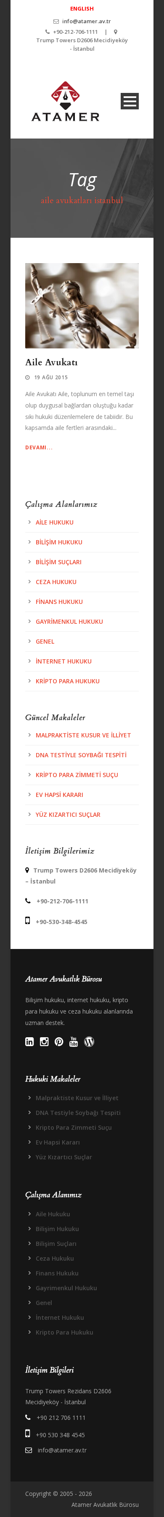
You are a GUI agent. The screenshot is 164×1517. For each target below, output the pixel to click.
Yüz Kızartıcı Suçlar (68, 814)
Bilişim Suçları (59, 562)
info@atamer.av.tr (86, 21)
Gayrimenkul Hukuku (69, 621)
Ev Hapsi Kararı (59, 795)
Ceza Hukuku (56, 582)
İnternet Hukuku (64, 661)
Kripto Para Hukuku (68, 681)
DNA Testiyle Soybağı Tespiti (81, 755)
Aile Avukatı (51, 362)
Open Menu (130, 101)
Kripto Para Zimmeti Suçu (77, 775)
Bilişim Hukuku (59, 542)
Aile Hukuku (55, 522)
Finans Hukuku (59, 602)
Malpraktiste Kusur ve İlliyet (83, 735)
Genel (45, 641)
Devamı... (39, 447)
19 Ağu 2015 (51, 377)
